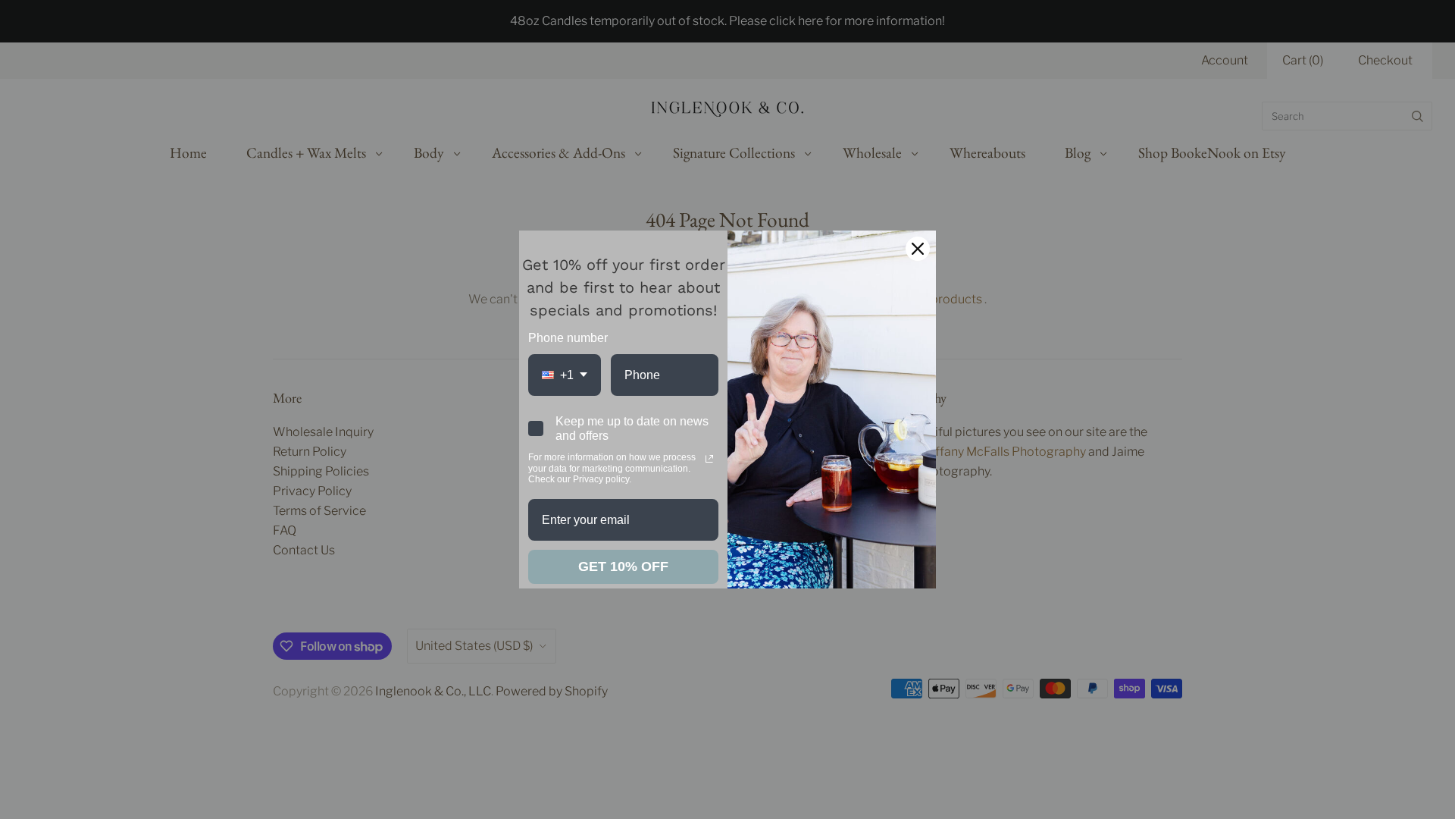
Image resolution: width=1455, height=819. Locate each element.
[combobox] (564, 375)
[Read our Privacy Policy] (709, 459)
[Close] (918, 249)
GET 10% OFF (623, 566)
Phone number (568, 337)
